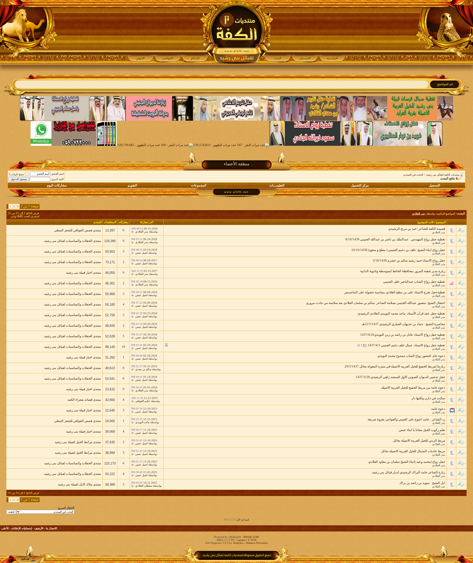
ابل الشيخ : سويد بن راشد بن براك (422, 483)
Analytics (238, 542)
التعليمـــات (277, 185)
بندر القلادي (438, 232)
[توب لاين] (28, 559)
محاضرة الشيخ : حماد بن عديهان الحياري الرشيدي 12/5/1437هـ (403, 324)
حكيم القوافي (142, 400)
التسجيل (434, 185)
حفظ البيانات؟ (16, 174)
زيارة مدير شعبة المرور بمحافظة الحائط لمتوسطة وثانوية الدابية (402, 271)
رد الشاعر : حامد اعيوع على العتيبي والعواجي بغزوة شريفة (406, 419)
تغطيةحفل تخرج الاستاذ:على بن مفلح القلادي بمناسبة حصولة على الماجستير (394, 292)
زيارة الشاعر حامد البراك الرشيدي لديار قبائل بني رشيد (408, 472)
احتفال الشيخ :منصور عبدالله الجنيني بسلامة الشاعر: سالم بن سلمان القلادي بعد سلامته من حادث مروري (375, 303)
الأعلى (5, 528)
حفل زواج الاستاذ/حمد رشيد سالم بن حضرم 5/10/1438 (409, 260)
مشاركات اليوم (57, 185)
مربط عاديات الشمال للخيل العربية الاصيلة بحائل (413, 451)
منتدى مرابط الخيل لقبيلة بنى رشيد (78, 442)
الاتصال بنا (51, 528)
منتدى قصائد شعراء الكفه (84, 399)
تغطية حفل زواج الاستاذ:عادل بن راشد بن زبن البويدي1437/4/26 (402, 334)
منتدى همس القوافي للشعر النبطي (77, 230)
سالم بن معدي (143, 369)
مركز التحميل (360, 185)
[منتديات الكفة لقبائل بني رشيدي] (236, 32)
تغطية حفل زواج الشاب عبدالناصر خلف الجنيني (414, 281)
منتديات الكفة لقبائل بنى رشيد (442, 174)
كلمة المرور (57, 179)
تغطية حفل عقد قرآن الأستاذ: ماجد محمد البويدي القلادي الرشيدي (401, 313)
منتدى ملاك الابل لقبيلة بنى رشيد (79, 484)
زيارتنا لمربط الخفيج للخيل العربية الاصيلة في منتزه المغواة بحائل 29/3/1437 (395, 366)
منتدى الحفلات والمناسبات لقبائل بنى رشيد (72, 241)
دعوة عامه (438, 409)
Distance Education (257, 542)
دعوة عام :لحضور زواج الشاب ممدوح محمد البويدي (411, 356)
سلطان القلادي (143, 485)
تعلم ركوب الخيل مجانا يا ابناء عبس (422, 430)
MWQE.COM (251, 536)
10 (123, 346)
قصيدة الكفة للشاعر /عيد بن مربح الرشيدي (416, 229)
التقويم (132, 185)
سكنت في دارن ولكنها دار (428, 398)
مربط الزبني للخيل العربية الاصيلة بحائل (419, 440)
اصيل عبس (141, 252)
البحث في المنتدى (413, 174)
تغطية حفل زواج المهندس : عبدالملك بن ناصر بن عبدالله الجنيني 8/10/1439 (395, 239)
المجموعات (198, 185)
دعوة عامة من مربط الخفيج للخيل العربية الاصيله (413, 387)
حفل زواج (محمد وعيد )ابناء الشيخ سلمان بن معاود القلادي (406, 462)
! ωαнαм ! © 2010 (245, 539)
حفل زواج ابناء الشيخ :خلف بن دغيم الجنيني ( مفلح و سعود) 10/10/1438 (398, 250)
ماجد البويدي (142, 422)
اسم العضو (58, 173)
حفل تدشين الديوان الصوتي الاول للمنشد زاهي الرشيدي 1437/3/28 (400, 377)
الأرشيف (38, 528)
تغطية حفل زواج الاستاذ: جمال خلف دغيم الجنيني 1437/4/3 (406, 345)
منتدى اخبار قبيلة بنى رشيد (83, 272)
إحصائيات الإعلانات (21, 528)
